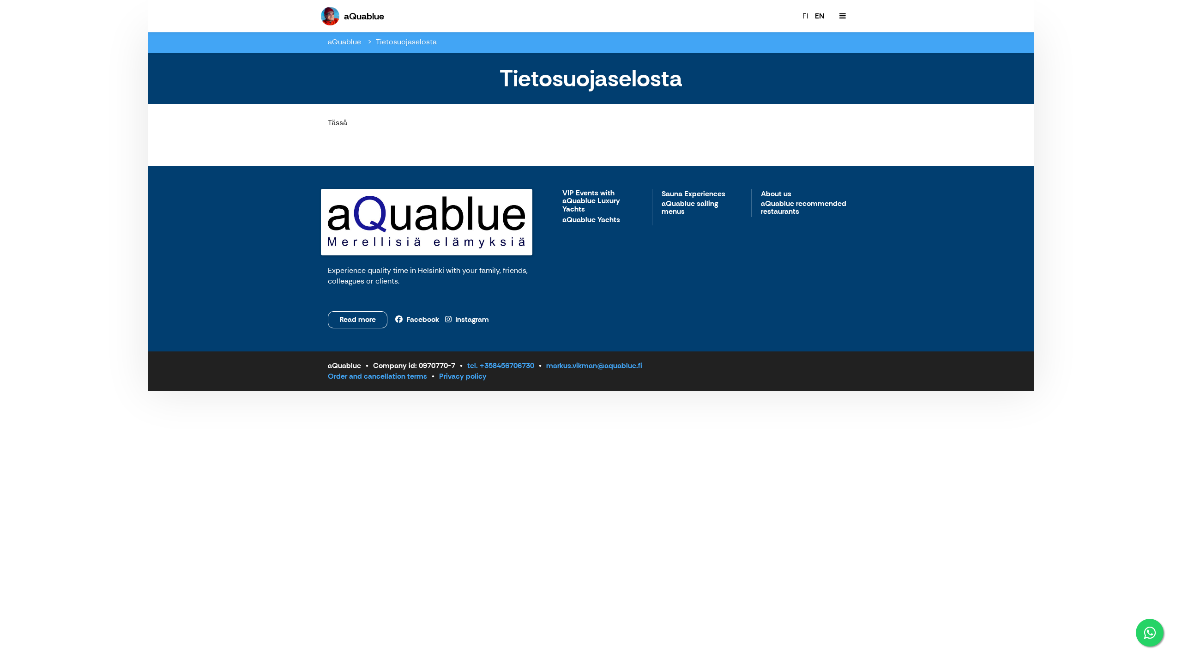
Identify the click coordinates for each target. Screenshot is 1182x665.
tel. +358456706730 (500, 365)
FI (805, 16)
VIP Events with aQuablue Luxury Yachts (591, 201)
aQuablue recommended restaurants (803, 208)
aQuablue (345, 42)
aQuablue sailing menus (690, 208)
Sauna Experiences (693, 194)
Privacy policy (463, 376)
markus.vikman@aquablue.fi (594, 365)
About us (776, 194)
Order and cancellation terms (377, 376)
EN (819, 16)
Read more (357, 319)
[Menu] (842, 16)
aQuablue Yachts (591, 220)
